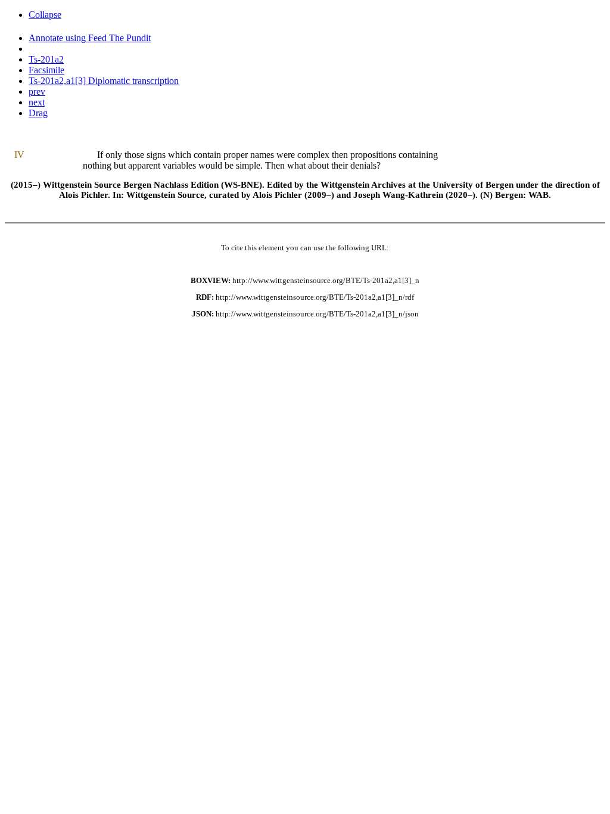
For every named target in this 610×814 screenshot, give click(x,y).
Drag (38, 113)
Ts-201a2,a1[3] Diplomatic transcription (104, 81)
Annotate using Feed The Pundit (90, 38)
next (37, 102)
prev (37, 91)
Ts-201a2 (46, 59)
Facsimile (46, 70)
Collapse (45, 15)
